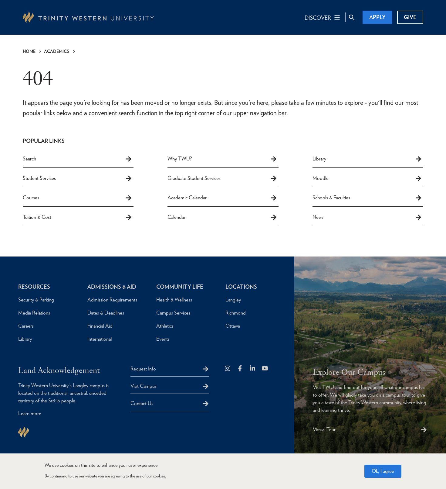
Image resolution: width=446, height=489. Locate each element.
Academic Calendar (187, 198)
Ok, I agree (383, 471)
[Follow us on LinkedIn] (252, 368)
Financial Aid (100, 326)
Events (163, 339)
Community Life (179, 287)
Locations (241, 287)
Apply (377, 17)
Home (29, 51)
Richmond (235, 313)
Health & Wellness (174, 300)
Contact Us (141, 403)
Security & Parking (36, 300)
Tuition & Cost (37, 217)
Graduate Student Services (194, 178)
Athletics (165, 326)
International (99, 339)
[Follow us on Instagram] (228, 368)
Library (319, 159)
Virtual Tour (324, 429)
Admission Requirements (112, 300)
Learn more (29, 413)
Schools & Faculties (331, 198)
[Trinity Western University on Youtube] (265, 368)
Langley (233, 300)
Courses (31, 198)
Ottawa (232, 326)
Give (410, 17)
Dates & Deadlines (105, 313)
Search (29, 159)
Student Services (39, 178)
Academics (56, 51)
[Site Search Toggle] (351, 17)
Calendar (176, 217)
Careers (26, 326)
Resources (34, 287)
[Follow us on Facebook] (240, 368)
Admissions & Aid (111, 287)
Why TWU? (179, 159)
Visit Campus (143, 386)
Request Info (143, 369)
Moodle (321, 178)
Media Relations (34, 313)
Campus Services (173, 313)
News (318, 217)
